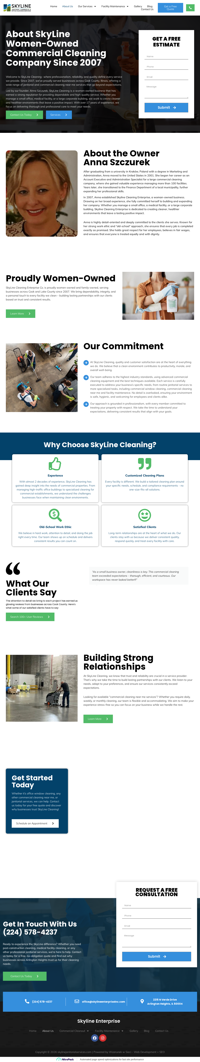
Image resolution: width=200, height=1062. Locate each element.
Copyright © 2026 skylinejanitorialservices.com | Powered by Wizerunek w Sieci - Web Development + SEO (100, 1052)
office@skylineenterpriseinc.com (103, 1001)
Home (53, 6)
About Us (67, 6)
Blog (149, 6)
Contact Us (147, 9)
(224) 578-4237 (30, 932)
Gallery (138, 6)
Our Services (85, 6)
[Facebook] (94, 1038)
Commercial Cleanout (72, 1031)
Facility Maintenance (113, 6)
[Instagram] (102, 1038)
